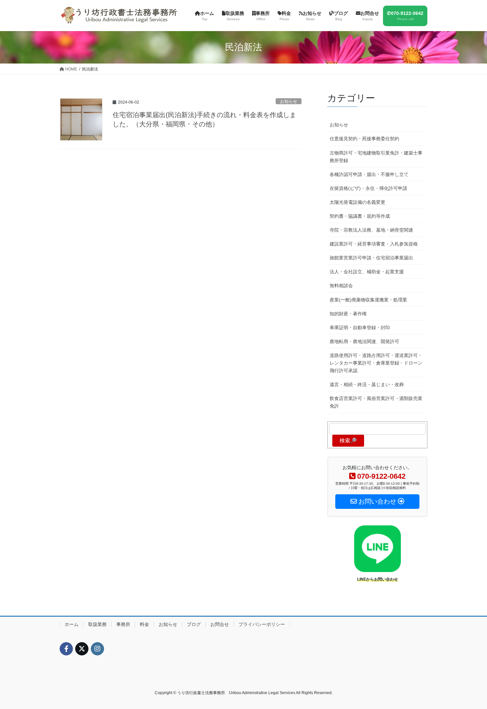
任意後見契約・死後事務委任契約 (364, 138)
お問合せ (219, 624)
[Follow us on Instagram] (97, 648)
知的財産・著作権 (348, 313)
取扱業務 (97, 624)
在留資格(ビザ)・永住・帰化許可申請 (368, 188)
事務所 (123, 624)
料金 (144, 624)
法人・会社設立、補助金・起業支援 (367, 271)
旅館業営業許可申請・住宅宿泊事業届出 (371, 257)
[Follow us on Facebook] (66, 648)
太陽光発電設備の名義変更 (357, 202)
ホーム (72, 624)
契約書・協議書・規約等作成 (360, 216)
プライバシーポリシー (262, 624)
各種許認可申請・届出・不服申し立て (369, 174)
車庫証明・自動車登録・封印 (360, 327)
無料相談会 (341, 285)
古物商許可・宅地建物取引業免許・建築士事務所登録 (376, 156)
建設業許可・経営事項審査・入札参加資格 (374, 243)
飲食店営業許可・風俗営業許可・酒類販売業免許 (376, 402)
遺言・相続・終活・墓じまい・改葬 (367, 384)
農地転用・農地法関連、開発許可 (364, 341)
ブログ (194, 624)
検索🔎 (348, 440)
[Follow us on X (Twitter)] (81, 648)
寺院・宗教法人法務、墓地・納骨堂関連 (371, 230)
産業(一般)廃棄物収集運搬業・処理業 (368, 299)
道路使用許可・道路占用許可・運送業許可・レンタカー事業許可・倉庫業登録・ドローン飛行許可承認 (376, 363)
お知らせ (288, 101)
